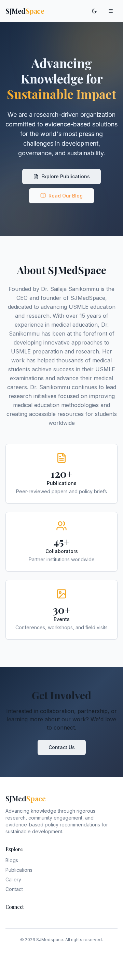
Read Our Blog (66, 196)
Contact (14, 889)
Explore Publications (65, 176)
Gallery (13, 879)
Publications (18, 870)
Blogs (11, 860)
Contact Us (62, 747)
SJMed (24, 10)
